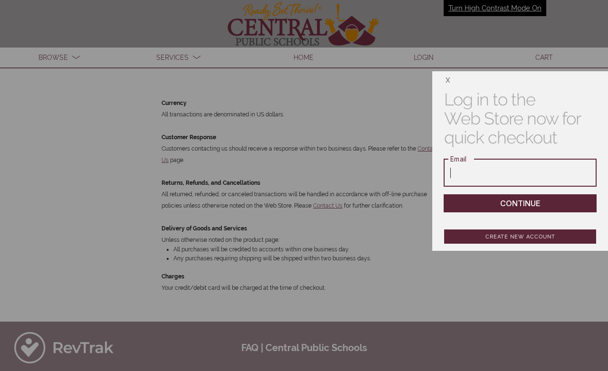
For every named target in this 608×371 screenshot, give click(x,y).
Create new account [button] (520, 237)
